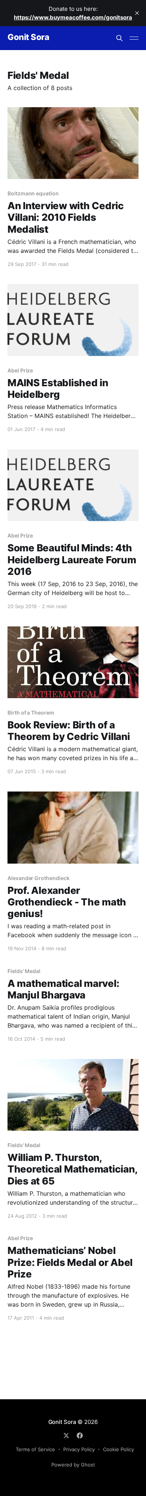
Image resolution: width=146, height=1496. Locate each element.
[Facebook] (80, 1435)
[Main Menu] (134, 38)
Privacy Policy (79, 1449)
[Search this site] (119, 38)
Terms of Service (35, 1449)
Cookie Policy (118, 1449)
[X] (66, 1435)
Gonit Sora (28, 37)
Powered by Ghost (73, 1465)
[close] (137, 13)
